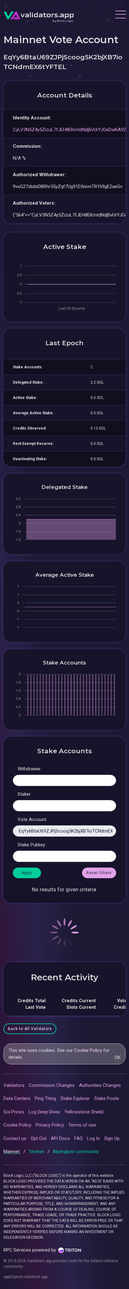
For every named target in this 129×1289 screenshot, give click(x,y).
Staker (24, 794)
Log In (93, 1138)
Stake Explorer (75, 1098)
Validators (13, 1085)
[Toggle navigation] (120, 15)
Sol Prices (13, 1112)
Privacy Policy (50, 1125)
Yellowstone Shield (83, 1112)
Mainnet (12, 1151)
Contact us (14, 1138)
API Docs (60, 1138)
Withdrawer (29, 769)
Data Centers (16, 1098)
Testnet (36, 1151)
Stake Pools (106, 1098)
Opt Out (38, 1138)
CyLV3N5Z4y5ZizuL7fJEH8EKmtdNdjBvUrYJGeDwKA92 (69, 129)
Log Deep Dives (44, 1112)
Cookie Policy (88, 1050)
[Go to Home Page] (38, 15)
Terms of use (82, 1125)
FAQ (78, 1138)
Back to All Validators (30, 1029)
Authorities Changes (100, 1085)
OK (118, 1057)
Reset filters (99, 873)
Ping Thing (45, 1098)
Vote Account (32, 819)
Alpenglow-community (76, 1151)
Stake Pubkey (31, 845)
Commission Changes (52, 1085)
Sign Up (112, 1138)
